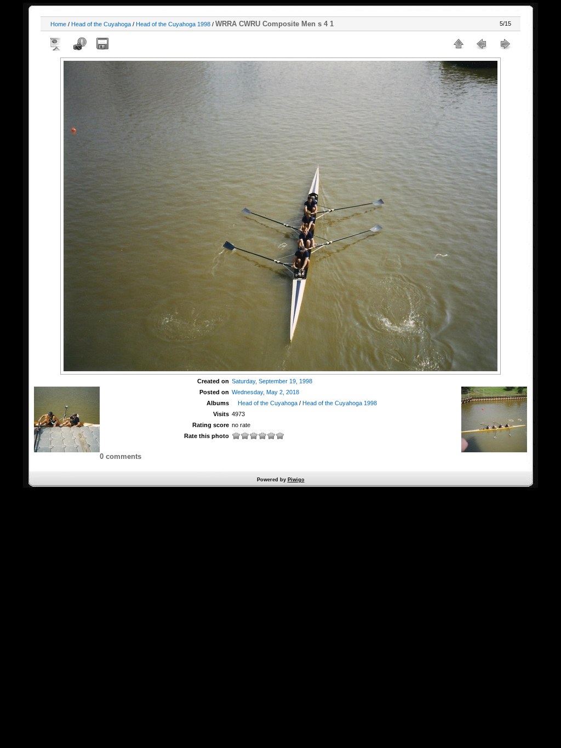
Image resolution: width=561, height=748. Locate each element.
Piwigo (296, 479)
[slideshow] (56, 44)
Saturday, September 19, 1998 (272, 381)
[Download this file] (102, 44)
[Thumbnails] (458, 44)
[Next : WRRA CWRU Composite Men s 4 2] (504, 44)
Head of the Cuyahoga (101, 24)
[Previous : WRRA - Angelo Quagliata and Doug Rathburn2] (481, 44)
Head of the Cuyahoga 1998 (173, 24)
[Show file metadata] (79, 44)
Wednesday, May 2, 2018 (265, 392)
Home (58, 24)
